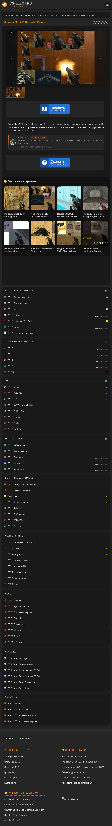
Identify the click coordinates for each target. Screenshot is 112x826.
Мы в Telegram (11, 777)
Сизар (23, 137)
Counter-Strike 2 (12, 820)
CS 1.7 (58, 360)
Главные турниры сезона (74, 772)
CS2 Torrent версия (17, 572)
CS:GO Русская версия (18, 606)
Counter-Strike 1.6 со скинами (18, 804)
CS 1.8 (58, 366)
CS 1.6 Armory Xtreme (18, 502)
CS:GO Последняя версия (20, 612)
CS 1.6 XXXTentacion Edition (21, 405)
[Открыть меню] (107, 5)
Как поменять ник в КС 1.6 (74, 757)
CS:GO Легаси (14, 630)
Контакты (25, 738)
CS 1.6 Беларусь (58, 457)
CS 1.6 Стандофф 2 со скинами (22, 484)
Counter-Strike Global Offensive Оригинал (24, 810)
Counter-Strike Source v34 (16, 815)
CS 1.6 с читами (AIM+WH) (58, 321)
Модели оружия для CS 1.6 (26, 15)
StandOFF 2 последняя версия (22, 721)
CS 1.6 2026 (13, 387)
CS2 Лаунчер (14, 584)
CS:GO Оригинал (15, 600)
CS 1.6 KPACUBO (15, 520)
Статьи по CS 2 (11, 767)
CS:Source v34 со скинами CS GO (24, 676)
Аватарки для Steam (14, 757)
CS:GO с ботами (15, 642)
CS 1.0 (58, 348)
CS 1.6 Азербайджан (17, 451)
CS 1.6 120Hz (13, 399)
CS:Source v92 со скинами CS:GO (24, 670)
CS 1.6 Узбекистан (16, 445)
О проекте (8, 738)
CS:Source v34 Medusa (18, 688)
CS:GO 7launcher (15, 618)
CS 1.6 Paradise (15, 526)
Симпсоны (12, 496)
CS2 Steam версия (17, 578)
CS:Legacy (58, 309)
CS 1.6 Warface (14, 429)
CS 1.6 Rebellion (15, 508)
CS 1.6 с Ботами (58, 315)
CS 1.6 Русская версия (58, 297)
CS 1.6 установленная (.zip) (21, 333)
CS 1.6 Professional (16, 514)
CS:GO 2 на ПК (14, 636)
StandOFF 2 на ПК (16, 703)
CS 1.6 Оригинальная (17, 303)
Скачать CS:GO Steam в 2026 (76, 777)
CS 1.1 (58, 354)
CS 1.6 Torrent (58, 327)
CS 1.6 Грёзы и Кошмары (19, 490)
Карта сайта (10, 783)
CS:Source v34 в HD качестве (22, 682)
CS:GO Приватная (16, 624)
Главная (8, 15)
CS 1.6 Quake (14, 423)
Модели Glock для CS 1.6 (51, 15)
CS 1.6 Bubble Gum (16, 411)
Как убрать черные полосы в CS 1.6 (79, 783)
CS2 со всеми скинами (19, 560)
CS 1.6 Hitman (14, 417)
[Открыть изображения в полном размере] (56, 57)
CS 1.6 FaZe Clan (15, 393)
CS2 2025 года (15, 548)
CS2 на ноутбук (15, 554)
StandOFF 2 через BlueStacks (22, 715)
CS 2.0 (11, 372)
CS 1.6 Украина (58, 463)
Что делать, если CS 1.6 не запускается (81, 762)
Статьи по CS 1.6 (12, 762)
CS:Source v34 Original (18, 658)
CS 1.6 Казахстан (58, 469)
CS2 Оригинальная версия (20, 542)
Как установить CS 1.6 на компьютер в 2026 (83, 767)
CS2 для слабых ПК (17, 566)
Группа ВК (9, 772)
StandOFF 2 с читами (18, 709)
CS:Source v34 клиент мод (20, 664)
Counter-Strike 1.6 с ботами (17, 799)
